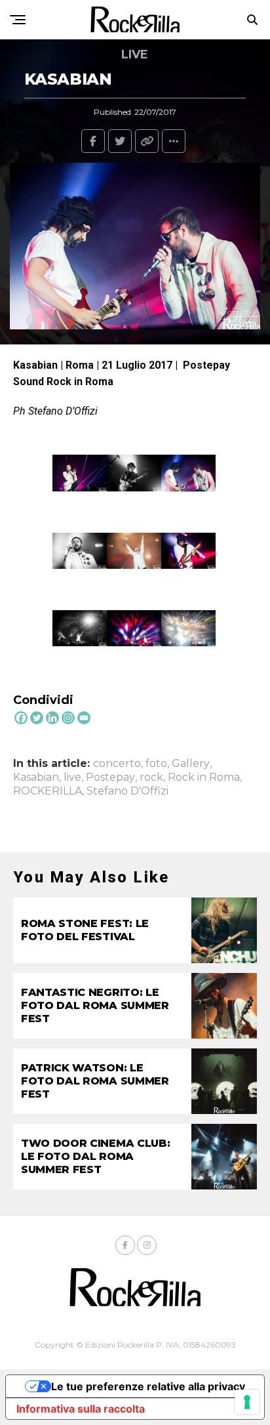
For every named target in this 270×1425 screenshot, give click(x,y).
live (72, 777)
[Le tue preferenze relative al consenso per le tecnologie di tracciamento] (247, 1402)
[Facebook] (21, 717)
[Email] (83, 717)
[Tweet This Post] (120, 141)
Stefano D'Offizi (127, 791)
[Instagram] (68, 717)
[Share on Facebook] (93, 141)
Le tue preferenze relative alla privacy (148, 1386)
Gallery (191, 763)
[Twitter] (36, 717)
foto (156, 763)
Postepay (110, 777)
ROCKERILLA (47, 791)
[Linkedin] (52, 717)
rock (151, 777)
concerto (117, 763)
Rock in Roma (204, 777)
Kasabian (36, 777)
